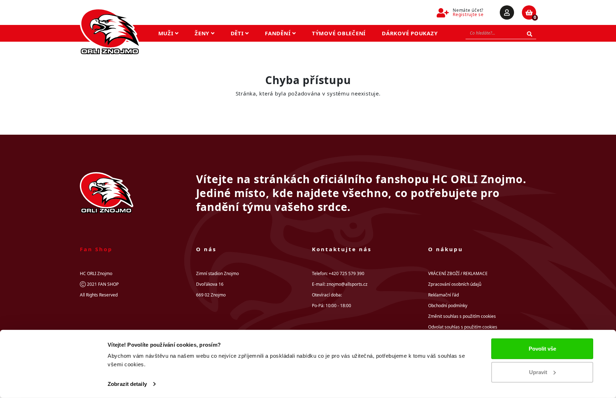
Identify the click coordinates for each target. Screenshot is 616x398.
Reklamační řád (443, 295)
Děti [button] (238, 33)
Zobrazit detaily (127, 384)
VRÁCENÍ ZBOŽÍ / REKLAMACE (458, 273)
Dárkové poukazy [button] (409, 33)
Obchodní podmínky (447, 306)
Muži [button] (166, 33)
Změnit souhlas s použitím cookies (462, 316)
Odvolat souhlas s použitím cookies (462, 327)
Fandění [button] (278, 33)
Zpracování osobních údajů (454, 284)
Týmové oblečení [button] (339, 33)
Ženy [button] (203, 33)
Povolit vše (542, 349)
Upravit (538, 372)
